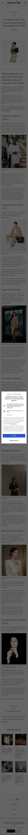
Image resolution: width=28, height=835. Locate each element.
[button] (14, 415)
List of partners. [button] (13, 423)
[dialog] (14, 417)
